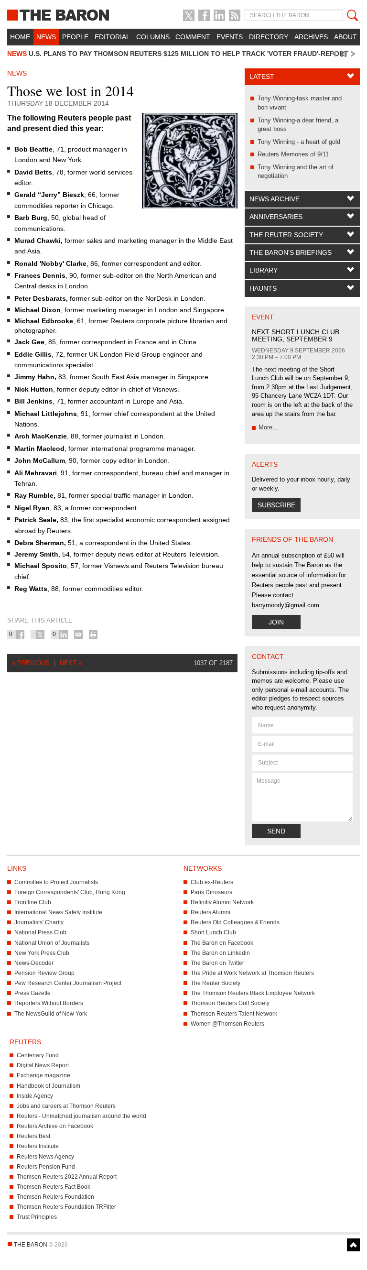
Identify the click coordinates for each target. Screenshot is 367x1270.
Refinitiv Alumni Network (222, 902)
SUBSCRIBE (276, 505)
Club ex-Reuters (212, 882)
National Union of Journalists (51, 943)
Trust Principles (37, 1217)
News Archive (274, 199)
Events (229, 37)
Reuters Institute (38, 1146)
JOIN (276, 622)
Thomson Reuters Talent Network (234, 1013)
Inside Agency (35, 1096)
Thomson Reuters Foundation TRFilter (66, 1207)
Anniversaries (275, 216)
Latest (261, 76)
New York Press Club (41, 953)
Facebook (204, 15)
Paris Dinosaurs (211, 892)
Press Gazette (32, 993)
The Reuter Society (286, 235)
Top (353, 1244)
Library (263, 270)
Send (276, 831)
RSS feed (234, 15)
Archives (311, 37)
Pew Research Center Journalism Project (67, 983)
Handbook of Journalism (48, 1086)
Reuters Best (33, 1136)
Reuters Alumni (210, 912)
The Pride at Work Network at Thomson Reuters (252, 973)
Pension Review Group (44, 973)
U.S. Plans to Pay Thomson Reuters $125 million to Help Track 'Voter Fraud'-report (177, 53)
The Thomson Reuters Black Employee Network (253, 993)
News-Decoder (34, 963)
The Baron (61, 14)
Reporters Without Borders (48, 1003)
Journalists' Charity (39, 922)
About (345, 37)
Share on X (40, 634)
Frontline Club (32, 902)
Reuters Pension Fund (46, 1166)
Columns (153, 37)
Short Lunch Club (213, 932)
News (46, 37)
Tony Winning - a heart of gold (299, 141)
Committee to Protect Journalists (56, 882)
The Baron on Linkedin (220, 953)
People (75, 37)
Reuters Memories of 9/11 (293, 154)
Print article (93, 634)
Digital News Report (43, 1065)
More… (269, 427)
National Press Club (40, 932)
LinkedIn (219, 15)
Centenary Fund (38, 1055)
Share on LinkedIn (63, 634)
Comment (192, 37)
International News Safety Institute (58, 912)
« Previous (31, 663)
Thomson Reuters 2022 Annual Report (67, 1176)
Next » (71, 663)
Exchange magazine (43, 1075)
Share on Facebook (20, 634)
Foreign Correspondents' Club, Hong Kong (69, 892)
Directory (268, 37)
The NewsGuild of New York (50, 1013)
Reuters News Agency (45, 1156)
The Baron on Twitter (217, 963)
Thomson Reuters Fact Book (53, 1186)
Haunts (263, 288)
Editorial (112, 37)
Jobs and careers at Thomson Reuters (66, 1106)
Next (354, 54)
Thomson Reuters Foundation (55, 1196)
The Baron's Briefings (290, 252)
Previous (333, 54)
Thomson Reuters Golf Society (230, 1003)
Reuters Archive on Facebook (55, 1126)
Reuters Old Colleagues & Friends (235, 922)
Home (20, 37)
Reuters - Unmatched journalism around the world (81, 1116)
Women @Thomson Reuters (227, 1023)
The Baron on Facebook (222, 943)
